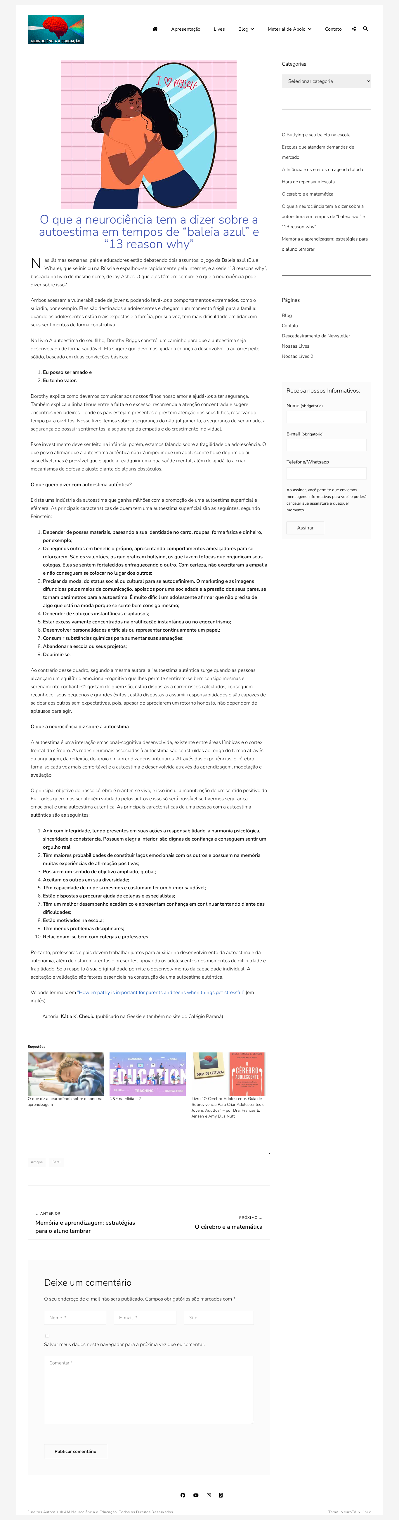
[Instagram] (209, 1495)
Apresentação (185, 29)
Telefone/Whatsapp (308, 462)
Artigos (37, 1162)
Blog (243, 29)
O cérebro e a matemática (307, 194)
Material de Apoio (287, 29)
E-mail (305, 434)
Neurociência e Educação (94, 1512)
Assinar (305, 527)
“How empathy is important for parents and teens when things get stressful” (160, 992)
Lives (219, 29)
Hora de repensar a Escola (308, 182)
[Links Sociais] (354, 29)
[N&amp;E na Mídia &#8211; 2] (148, 1074)
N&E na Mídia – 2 (125, 1098)
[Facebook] (183, 1495)
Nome (304, 405)
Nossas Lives (295, 346)
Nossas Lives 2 (297, 356)
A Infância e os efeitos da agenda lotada (322, 169)
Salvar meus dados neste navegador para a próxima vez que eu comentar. (124, 1344)
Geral (56, 1162)
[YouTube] (196, 1495)
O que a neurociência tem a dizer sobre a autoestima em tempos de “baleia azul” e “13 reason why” (323, 216)
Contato (333, 29)
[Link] (221, 1495)
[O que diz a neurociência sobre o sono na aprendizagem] (66, 1074)
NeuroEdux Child (356, 1512)
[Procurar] (365, 29)
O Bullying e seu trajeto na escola (316, 135)
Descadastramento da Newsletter (316, 336)
